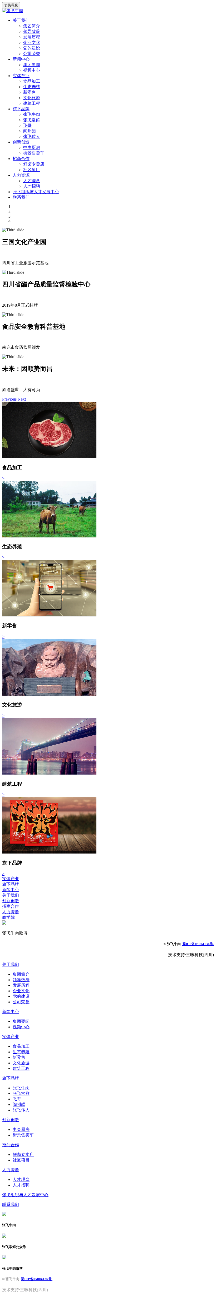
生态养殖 (31, 86)
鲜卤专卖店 (33, 164)
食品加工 (31, 81)
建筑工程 (31, 103)
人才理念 (31, 180)
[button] (10, 399)
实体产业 (21, 75)
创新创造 (21, 142)
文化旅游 (31, 98)
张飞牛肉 (31, 114)
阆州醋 (29, 131)
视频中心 (31, 70)
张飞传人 (31, 136)
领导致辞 (31, 31)
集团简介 (31, 26)
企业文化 (31, 42)
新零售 (29, 92)
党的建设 (31, 48)
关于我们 (21, 20)
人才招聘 (31, 186)
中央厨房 (31, 147)
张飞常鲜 (31, 120)
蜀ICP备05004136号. (198, 944)
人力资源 (21, 175)
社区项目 (31, 169)
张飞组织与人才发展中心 (36, 191)
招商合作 (21, 158)
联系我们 (21, 197)
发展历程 (31, 37)
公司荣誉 (31, 53)
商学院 (8, 917)
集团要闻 (31, 64)
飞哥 (27, 125)
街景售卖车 (33, 153)
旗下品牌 (21, 109)
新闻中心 (21, 59)
